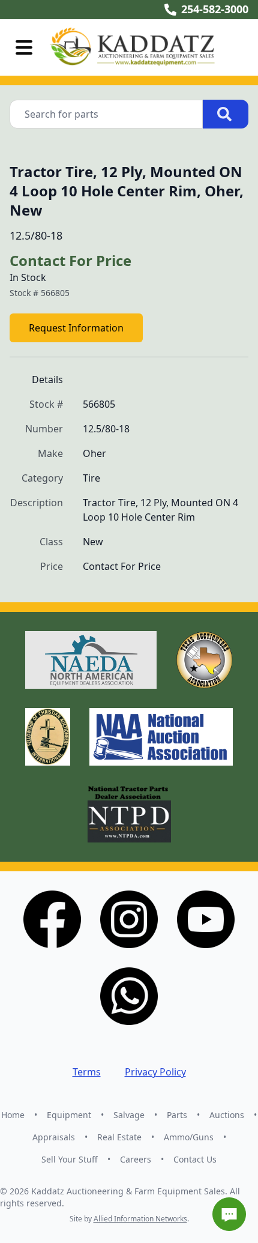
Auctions (226, 1115)
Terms (87, 1071)
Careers (135, 1159)
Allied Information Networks (140, 1219)
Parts (177, 1115)
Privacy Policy (155, 1071)
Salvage (129, 1115)
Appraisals (53, 1137)
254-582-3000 (214, 9)
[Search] (225, 114)
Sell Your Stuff (69, 1159)
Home (13, 1115)
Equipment (69, 1115)
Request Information (76, 327)
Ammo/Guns (189, 1137)
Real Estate (119, 1137)
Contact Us (195, 1159)
